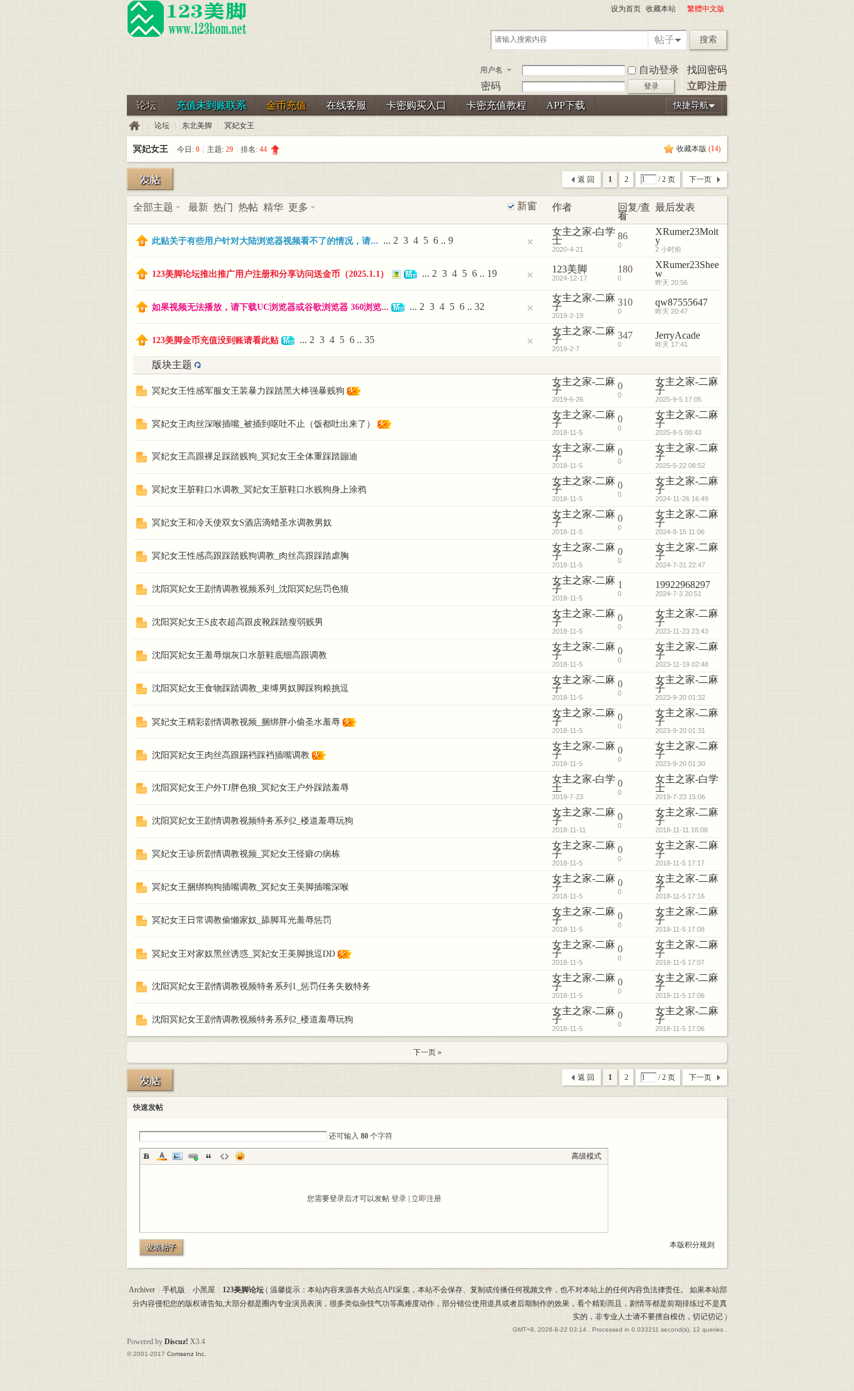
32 (480, 306)
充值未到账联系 (211, 105)
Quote (209, 1156)
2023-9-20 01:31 (680, 730)
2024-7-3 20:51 (678, 593)
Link (193, 1156)
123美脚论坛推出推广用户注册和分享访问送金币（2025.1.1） (270, 274)
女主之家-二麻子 (583, 302)
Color (162, 1156)
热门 (223, 207)
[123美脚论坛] (187, 35)
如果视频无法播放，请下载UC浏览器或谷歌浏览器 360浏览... (270, 307)
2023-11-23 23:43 (681, 631)
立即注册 (707, 86)
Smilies (240, 1156)
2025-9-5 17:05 (678, 399)
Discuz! (176, 1341)
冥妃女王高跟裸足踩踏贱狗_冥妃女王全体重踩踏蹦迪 (255, 456)
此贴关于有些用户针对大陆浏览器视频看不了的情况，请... (265, 241)
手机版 (174, 1289)
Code (224, 1156)
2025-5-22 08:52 (680, 465)
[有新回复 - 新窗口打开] (141, 392)
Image (177, 1156)
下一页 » (427, 1052)
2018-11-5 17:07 (680, 962)
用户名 (491, 70)
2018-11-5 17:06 (680, 995)
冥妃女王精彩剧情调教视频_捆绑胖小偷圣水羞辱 (246, 722)
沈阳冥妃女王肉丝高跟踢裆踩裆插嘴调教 (230, 755)
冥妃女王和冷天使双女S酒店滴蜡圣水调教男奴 (242, 522)
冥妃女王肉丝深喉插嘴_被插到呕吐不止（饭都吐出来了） (263, 424)
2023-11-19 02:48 (681, 664)
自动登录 (659, 69)
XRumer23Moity (686, 236)
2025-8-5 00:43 (678, 432)
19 (492, 273)
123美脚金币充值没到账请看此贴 (215, 340)
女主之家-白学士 (583, 236)
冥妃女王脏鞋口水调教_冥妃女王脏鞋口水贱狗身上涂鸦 (259, 489)
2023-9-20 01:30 (680, 763)
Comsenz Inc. (186, 1353)
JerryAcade (677, 335)
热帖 (248, 207)
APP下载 (565, 105)
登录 (398, 1198)
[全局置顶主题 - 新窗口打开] (142, 242)
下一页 (700, 179)
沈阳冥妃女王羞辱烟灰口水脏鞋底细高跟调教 (239, 655)
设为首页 (626, 8)
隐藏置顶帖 (530, 242)
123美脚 (569, 269)
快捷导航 (690, 105)
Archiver (142, 1289)
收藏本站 (661, 8)
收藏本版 (698, 148)
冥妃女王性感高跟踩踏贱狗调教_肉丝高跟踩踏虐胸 (250, 556)
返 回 (586, 179)
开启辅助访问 (681, 8)
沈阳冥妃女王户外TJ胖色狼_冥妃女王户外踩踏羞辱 (250, 787)
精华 (273, 207)
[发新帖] (150, 179)
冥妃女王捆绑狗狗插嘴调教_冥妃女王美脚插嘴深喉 (250, 887)
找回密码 (707, 69)
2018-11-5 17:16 (680, 896)
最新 (198, 207)
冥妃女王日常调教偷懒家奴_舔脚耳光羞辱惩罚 (241, 920)
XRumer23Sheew (687, 269)
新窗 (527, 206)
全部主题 (153, 207)
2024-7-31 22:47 (680, 565)
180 (625, 269)
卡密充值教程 (496, 105)
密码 (491, 86)
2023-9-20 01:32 (680, 697)
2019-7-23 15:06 (680, 796)
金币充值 (286, 105)
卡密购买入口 (416, 105)
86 (623, 236)
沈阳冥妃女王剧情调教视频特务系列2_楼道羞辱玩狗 (252, 820)
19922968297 (682, 584)
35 (369, 339)
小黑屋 (204, 1289)
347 (625, 335)
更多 (298, 207)
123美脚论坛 (134, 126)
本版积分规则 (692, 1244)
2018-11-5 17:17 (680, 863)
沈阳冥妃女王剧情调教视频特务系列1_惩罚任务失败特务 (261, 986)
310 (625, 302)
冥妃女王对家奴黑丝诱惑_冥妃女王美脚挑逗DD (243, 954)
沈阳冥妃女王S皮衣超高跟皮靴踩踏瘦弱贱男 (237, 622)
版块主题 (172, 364)
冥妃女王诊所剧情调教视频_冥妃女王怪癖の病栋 (246, 854)
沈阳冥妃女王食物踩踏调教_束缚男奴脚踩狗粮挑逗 (250, 688)
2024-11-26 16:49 (681, 498)
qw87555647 (681, 302)
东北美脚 (197, 125)
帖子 (665, 39)
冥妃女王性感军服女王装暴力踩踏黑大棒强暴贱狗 (248, 391)
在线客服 (346, 105)
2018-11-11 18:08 (681, 830)
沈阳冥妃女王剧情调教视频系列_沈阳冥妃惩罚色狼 (250, 589)
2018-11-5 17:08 (680, 929)
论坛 (146, 105)
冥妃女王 (239, 125)
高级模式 (586, 1156)
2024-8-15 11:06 (680, 532)
